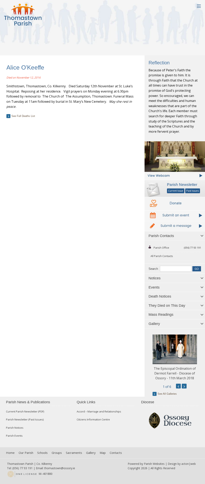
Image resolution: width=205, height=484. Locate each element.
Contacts (116, 452)
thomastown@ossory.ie (59, 468)
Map (103, 452)
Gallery (91, 452)
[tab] (175, 236)
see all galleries (167, 393)
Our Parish (26, 452)
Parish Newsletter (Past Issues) (25, 419)
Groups (57, 452)
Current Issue (175, 190)
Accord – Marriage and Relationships (99, 411)
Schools (42, 452)
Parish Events (14, 435)
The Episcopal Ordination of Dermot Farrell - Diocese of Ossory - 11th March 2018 (175, 373)
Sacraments (74, 452)
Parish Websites (154, 464)
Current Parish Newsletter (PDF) (25, 411)
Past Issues (192, 190)
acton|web (188, 464)
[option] (175, 357)
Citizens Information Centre (93, 419)
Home (10, 452)
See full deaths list (23, 116)
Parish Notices (14, 427)
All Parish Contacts (162, 256)
